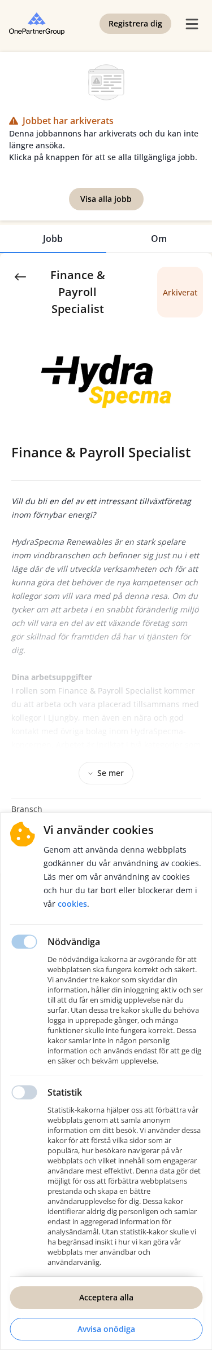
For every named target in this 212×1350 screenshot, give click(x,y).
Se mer (110, 772)
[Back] (20, 275)
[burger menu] (191, 23)
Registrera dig (135, 23)
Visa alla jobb (106, 198)
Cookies (72, 903)
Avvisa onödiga (106, 1328)
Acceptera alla (106, 1297)
